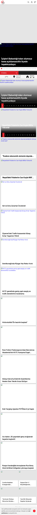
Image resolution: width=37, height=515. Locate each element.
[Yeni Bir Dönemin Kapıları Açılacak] (27, 492)
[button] (1, 68)
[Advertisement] (18, 23)
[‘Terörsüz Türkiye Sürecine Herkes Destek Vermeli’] (9, 492)
